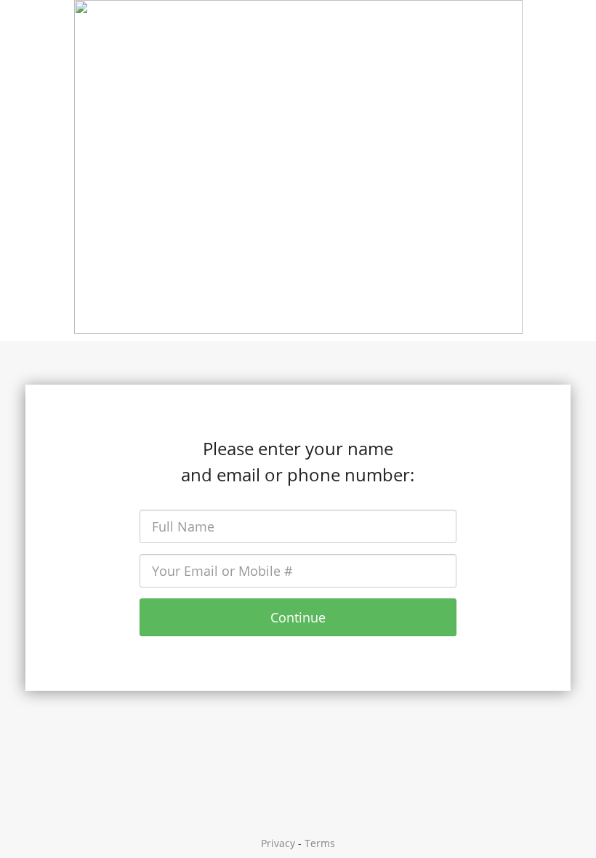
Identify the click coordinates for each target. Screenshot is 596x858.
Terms (320, 843)
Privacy (278, 843)
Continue (298, 617)
